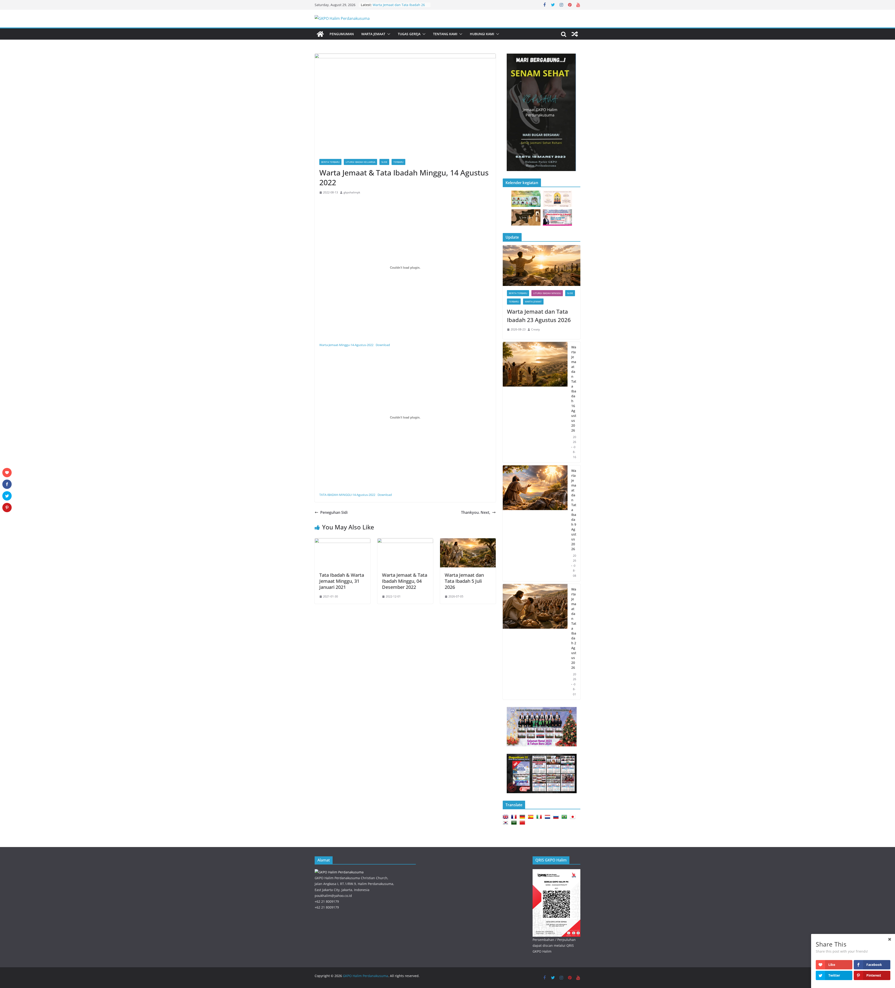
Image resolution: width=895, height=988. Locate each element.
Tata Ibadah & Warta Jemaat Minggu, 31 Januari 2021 (341, 581)
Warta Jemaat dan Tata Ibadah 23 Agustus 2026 (539, 316)
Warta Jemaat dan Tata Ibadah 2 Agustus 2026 (573, 628)
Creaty (535, 329)
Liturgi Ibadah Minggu (547, 293)
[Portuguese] (565, 817)
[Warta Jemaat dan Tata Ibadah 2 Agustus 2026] (535, 642)
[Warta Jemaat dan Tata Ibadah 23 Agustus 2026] (541, 265)
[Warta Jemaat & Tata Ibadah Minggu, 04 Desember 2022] (405, 541)
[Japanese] (573, 817)
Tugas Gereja (409, 34)
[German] (523, 817)
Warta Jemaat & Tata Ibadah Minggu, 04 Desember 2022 (404, 581)
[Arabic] (515, 822)
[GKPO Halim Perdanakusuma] (320, 34)
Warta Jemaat (373, 34)
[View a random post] (574, 34)
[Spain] (531, 817)
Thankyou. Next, (475, 512)
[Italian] (540, 817)
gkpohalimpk (352, 192)
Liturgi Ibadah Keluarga (360, 162)
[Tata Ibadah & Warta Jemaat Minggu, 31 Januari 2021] (342, 541)
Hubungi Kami (482, 34)
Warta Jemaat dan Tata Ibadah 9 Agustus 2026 (573, 509)
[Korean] (506, 822)
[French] (515, 817)
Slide (384, 162)
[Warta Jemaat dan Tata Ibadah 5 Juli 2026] (468, 541)
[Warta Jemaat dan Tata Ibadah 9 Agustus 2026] (535, 523)
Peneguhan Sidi (334, 512)
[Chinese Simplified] (523, 822)
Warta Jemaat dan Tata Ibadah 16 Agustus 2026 (573, 388)
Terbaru (398, 162)
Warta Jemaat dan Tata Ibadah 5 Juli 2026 (464, 581)
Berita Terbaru (330, 162)
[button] (387, 34)
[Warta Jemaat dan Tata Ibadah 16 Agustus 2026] (535, 402)
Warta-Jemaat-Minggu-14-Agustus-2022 (346, 345)
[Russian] (557, 817)
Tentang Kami (445, 34)
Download (383, 345)
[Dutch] (548, 817)
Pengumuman (342, 34)
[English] (506, 817)
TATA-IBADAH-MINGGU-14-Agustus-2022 (347, 495)
